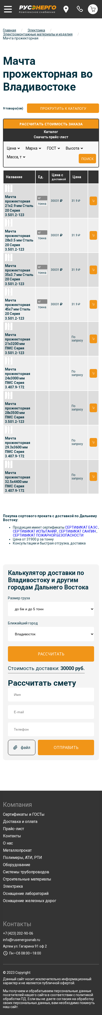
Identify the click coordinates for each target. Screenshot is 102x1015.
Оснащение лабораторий (26, 893)
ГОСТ (53, 148)
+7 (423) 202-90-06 (18, 933)
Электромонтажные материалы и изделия (38, 34)
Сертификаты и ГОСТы (24, 814)
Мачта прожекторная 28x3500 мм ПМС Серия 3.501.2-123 (17, 413)
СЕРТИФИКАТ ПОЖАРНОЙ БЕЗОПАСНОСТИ (48, 535)
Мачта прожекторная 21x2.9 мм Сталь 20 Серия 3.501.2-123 (19, 206)
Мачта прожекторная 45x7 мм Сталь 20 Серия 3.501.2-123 (17, 309)
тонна (42, 203)
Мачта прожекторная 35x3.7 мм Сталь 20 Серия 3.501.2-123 (19, 275)
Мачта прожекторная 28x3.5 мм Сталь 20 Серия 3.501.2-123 (19, 240)
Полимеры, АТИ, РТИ (22, 857)
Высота (74, 148)
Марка (33, 148)
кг (39, 198)
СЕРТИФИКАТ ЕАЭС (81, 527)
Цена (11, 148)
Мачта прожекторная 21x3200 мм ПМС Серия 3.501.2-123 (17, 344)
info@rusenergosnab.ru (21, 940)
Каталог (51, 132)
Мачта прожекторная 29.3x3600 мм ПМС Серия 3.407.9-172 (17, 447)
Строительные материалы (27, 879)
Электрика (36, 30)
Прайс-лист (13, 828)
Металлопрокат (17, 850)
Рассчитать (51, 654)
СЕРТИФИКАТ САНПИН (77, 531)
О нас (8, 843)
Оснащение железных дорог (29, 900)
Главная (9, 30)
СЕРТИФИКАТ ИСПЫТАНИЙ (35, 531)
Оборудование (16, 864)
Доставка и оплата (20, 821)
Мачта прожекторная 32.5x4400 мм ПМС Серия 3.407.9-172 (17, 482)
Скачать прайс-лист (51, 137)
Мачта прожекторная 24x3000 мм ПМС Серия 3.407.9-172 (17, 378)
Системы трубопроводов (26, 872)
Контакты (12, 836)
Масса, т (16, 157)
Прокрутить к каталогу (63, 108)
